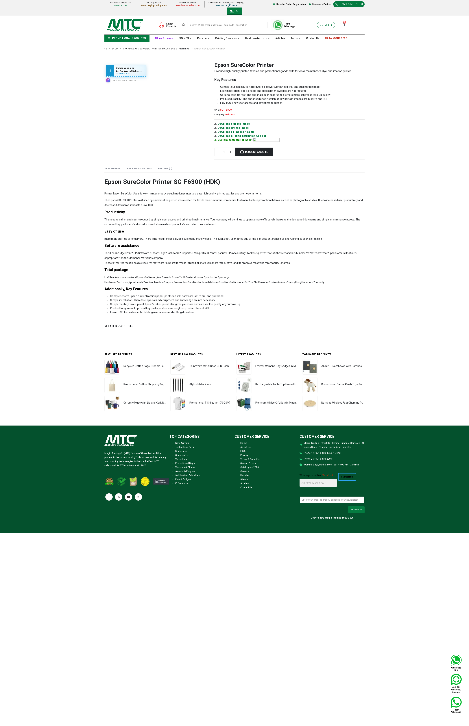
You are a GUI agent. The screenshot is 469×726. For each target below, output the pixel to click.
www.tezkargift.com (226, 5)
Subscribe (347, 476)
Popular (202, 38)
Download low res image (233, 127)
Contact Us (313, 38)
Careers (244, 471)
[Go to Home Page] (105, 49)
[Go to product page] (112, 367)
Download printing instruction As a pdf (242, 135)
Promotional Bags (185, 463)
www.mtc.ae (120, 5)
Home (243, 443)
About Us (245, 447)
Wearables (181, 459)
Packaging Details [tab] (139, 168)
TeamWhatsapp (289, 25)
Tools (294, 38)
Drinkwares (181, 451)
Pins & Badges (183, 479)
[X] (118, 497)
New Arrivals (182, 443)
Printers (230, 114)
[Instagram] (138, 497)
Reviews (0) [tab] (165, 168)
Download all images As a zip (236, 131)
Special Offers (248, 463)
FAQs (243, 451)
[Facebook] (109, 497)
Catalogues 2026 (249, 467)
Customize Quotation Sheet (235, 139)
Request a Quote (256, 152)
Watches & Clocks (185, 467)
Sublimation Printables (187, 475)
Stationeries (181, 455)
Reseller (244, 475)
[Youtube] (128, 497)
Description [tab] (112, 168)
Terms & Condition (250, 459)
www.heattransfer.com (188, 5)
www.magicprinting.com (154, 5)
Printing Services (226, 38)
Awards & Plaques (185, 471)
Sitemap (244, 479)
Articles (280, 38)
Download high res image (234, 123)
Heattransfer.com (256, 38)
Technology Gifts (184, 447)
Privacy (244, 455)
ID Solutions (181, 483)
